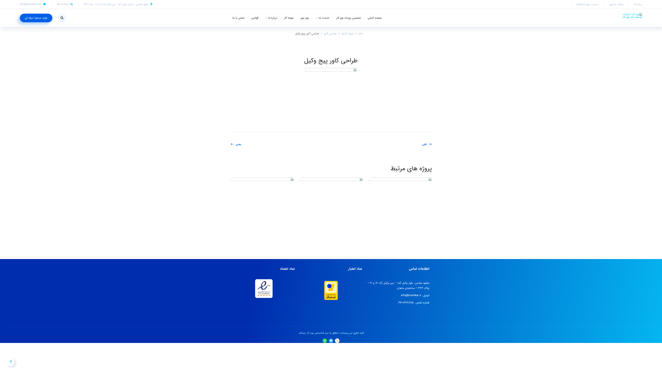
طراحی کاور (330, 33)
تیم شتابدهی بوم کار (318, 333)
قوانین (254, 18)
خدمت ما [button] (324, 18)
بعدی (238, 144)
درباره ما (638, 4)
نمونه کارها (347, 33)
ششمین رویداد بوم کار (348, 18)
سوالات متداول (616, 4)
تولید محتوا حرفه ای (36, 18)
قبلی (424, 144)
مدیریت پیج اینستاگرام (587, 4)
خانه (360, 33)
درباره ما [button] (272, 18)
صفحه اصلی (375, 18)
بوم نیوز (304, 18)
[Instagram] (337, 340)
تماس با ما (238, 18)
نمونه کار (289, 18)
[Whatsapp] (325, 340)
